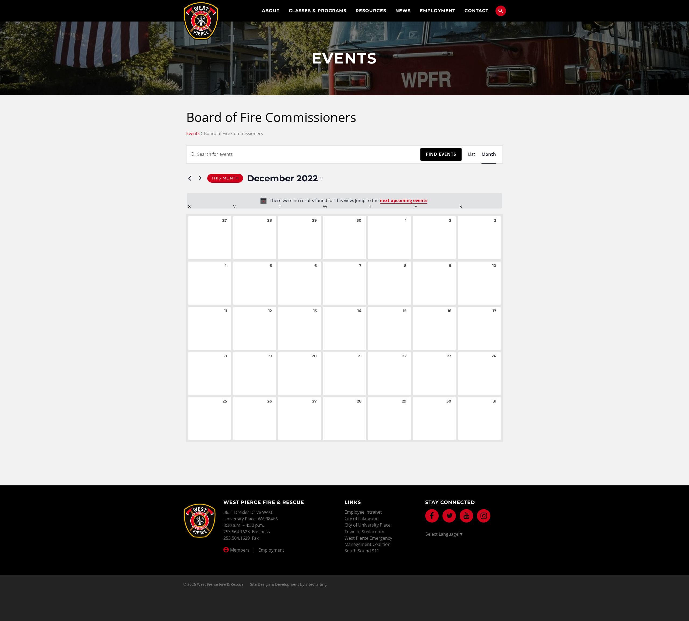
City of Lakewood (361, 518)
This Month (225, 178)
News (403, 10)
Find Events (441, 154)
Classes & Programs (317, 10)
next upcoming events (403, 200)
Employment (437, 10)
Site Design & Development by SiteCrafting (288, 584)
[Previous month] (189, 178)
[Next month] (200, 178)
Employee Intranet (363, 512)
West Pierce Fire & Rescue (201, 20)
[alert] (344, 201)
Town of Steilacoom (364, 532)
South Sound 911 (361, 551)
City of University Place (367, 525)
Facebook (432, 516)
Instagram (483, 516)
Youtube (466, 516)
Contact (476, 10)
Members (239, 550)
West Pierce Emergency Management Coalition (368, 541)
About (271, 10)
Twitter (449, 516)
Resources (371, 10)
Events (193, 133)
